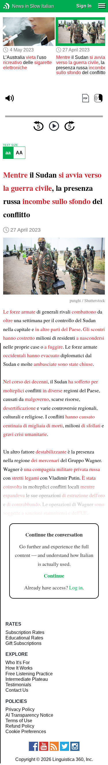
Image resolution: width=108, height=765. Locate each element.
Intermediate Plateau (26, 679)
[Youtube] (43, 746)
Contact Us (16, 690)
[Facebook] (33, 746)
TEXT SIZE (10, 145)
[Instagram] (74, 746)
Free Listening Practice (29, 673)
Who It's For (17, 662)
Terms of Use (18, 720)
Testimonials (18, 684)
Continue (54, 575)
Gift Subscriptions (23, 643)
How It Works (19, 668)
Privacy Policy (20, 709)
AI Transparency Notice (29, 715)
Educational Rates (24, 637)
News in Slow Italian (15, 6)
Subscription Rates (24, 632)
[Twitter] (64, 746)
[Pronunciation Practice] (98, 98)
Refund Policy (19, 726)
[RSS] (54, 746)
